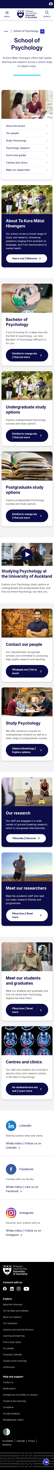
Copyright (20, 1441)
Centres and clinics (16, 162)
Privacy (31, 1441)
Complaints (8, 1407)
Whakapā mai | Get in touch (24, 671)
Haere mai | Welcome (24, 258)
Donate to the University (14, 1401)
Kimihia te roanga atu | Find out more (24, 355)
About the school (15, 125)
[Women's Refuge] (6, 1434)
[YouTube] (26, 1289)
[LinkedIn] (12, 1289)
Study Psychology (16, 140)
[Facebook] (5, 1289)
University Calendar (12, 1354)
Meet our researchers (18, 169)
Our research (18, 813)
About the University (12, 1304)
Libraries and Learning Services (18, 1329)
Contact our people (24, 644)
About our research (12, 1317)
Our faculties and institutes (15, 1310)
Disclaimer (7, 1445)
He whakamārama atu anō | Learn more (25, 1089)
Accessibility (7, 1441)
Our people (12, 133)
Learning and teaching (13, 1335)
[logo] (27, 14)
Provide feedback (11, 1413)
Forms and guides (16, 155)
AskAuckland (9, 1388)
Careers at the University (15, 1361)
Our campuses (10, 1323)
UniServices (9, 1367)
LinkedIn (25, 1125)
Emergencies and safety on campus (20, 1394)
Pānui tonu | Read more (22, 915)
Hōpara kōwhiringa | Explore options (24, 750)
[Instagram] (19, 1289)
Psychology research (18, 147)
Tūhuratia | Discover (24, 838)
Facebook (26, 1169)
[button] (51, 4)
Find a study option (12, 1342)
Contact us (8, 1382)
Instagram (26, 1213)
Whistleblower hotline (13, 1419)
